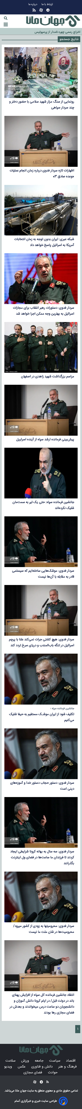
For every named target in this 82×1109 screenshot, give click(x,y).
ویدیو (8, 1067)
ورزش (25, 1061)
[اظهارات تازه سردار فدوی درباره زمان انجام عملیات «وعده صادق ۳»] (41, 141)
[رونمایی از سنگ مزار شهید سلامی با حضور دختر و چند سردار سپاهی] (41, 72)
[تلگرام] (47, 10)
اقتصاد (71, 1061)
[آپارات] (41, 10)
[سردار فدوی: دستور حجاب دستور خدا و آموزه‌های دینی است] (41, 753)
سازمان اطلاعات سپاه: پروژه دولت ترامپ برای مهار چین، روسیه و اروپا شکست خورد (41, 31)
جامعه (40, 1061)
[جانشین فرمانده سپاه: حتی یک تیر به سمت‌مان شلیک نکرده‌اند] (41, 473)
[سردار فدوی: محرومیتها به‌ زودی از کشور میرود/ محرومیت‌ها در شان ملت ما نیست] (41, 897)
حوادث (53, 1073)
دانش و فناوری (42, 1067)
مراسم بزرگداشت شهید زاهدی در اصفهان (47, 376)
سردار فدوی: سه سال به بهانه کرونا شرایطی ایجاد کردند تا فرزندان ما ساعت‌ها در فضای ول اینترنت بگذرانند (42, 857)
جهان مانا (20, 1090)
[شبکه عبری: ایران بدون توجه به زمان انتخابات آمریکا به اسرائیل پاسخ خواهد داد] (41, 210)
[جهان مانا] (53, 21)
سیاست (55, 1061)
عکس (22, 1067)
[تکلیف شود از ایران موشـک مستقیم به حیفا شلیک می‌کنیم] (41, 679)
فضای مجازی (33, 1073)
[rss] (34, 10)
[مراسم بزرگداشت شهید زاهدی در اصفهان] (41, 347)
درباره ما (33, 4)
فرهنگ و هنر (68, 1067)
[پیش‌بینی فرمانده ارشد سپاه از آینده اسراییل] (41, 410)
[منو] (6, 24)
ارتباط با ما (48, 4)
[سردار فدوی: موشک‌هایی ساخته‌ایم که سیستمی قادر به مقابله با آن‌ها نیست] (41, 541)
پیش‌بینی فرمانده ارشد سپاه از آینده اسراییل (45, 439)
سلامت (11, 1061)
